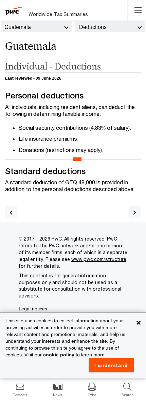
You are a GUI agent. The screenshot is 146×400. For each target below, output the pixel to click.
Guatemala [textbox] (17, 27)
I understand (111, 365)
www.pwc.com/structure (98, 259)
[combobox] (36, 26)
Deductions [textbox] (93, 27)
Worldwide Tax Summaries (58, 14)
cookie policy (58, 354)
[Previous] (11, 212)
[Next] (135, 212)
